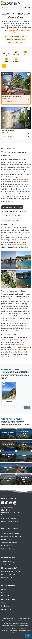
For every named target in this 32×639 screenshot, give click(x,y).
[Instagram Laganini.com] (6, 503)
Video (24, 211)
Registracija (7, 609)
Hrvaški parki (5, 539)
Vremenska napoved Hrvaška (10, 533)
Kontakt (3, 589)
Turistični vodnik (6, 565)
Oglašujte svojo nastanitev (11, 603)
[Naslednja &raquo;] (29, 407)
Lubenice (9, 402)
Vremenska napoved (11, 220)
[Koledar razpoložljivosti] (28, 102)
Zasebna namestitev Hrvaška (10, 571)
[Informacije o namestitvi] (28, 99)
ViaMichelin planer (7, 546)
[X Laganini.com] (14, 503)
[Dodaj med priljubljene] (28, 74)
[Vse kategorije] (4, 66)
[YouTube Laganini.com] (10, 503)
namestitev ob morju (18, 244)
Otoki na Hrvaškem (7, 577)
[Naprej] (27, 83)
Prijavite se (6, 606)
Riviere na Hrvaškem (8, 574)
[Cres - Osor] (8, 260)
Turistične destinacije (8, 562)
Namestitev (5, 7)
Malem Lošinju (20, 179)
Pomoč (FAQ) (5, 595)
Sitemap (15, 521)
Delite (28, 7)
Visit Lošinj (15, 330)
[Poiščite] (20, 3)
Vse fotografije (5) (10, 211)
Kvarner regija (25, 347)
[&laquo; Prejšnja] (25, 407)
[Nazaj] (5, 83)
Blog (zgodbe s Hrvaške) (9, 568)
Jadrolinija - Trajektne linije (9, 542)
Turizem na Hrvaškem (8, 549)
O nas (3, 592)
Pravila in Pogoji (6, 521)
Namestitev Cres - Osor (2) (13, 207)
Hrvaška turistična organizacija (11, 536)
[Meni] (29, 3)
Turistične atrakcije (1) (12, 215)
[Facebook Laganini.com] (2, 503)
